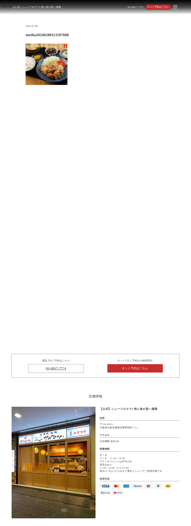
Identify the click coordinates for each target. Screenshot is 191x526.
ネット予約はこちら (158, 7)
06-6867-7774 (135, 7)
